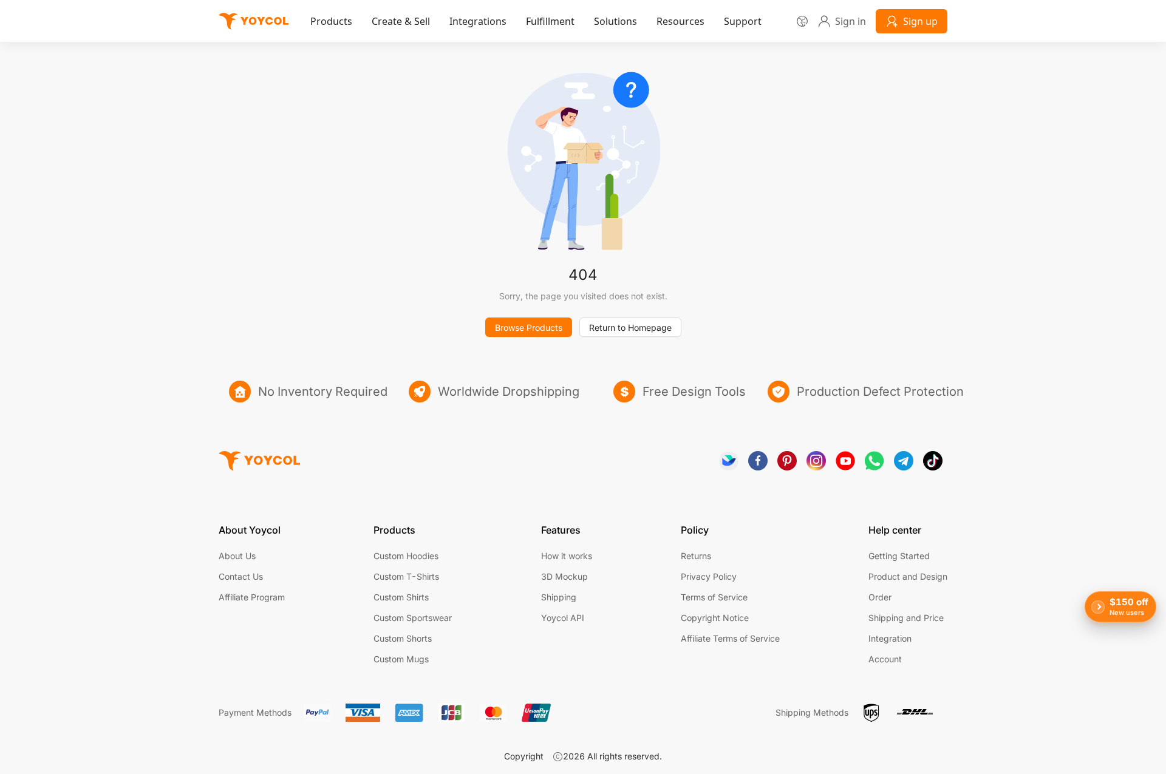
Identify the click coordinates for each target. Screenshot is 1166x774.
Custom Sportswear (412, 618)
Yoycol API (562, 618)
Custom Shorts (402, 638)
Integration (890, 638)
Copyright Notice (715, 618)
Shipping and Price (906, 618)
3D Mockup (564, 576)
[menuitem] (331, 21)
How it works (566, 556)
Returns (696, 556)
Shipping (558, 597)
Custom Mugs (401, 659)
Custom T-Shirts (406, 576)
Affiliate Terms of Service (730, 638)
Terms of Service (714, 597)
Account (885, 659)
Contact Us (241, 576)
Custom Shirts (401, 597)
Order (880, 597)
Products (331, 21)
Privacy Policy (709, 576)
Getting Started (899, 556)
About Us (237, 556)
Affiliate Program (252, 597)
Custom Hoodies (405, 556)
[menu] (538, 21)
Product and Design (907, 576)
